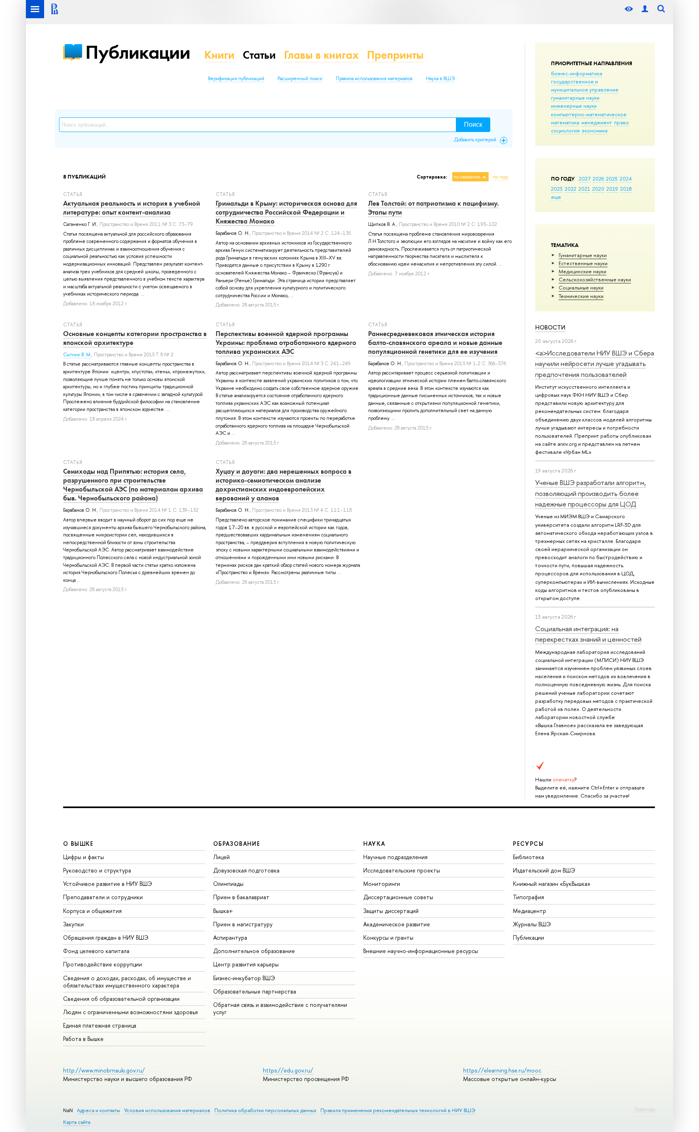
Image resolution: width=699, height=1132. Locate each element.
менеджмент (596, 122)
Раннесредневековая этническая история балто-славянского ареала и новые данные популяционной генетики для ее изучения (435, 342)
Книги (219, 55)
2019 (612, 188)
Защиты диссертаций (391, 911)
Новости (550, 327)
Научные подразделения (395, 857)
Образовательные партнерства (254, 991)
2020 (598, 188)
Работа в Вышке (83, 1039)
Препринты (395, 55)
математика (565, 122)
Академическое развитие (396, 924)
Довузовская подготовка (246, 870)
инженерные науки (574, 105)
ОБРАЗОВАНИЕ (236, 843)
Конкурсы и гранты (388, 937)
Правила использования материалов (374, 78)
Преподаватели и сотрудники (103, 897)
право (621, 122)
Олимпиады (228, 883)
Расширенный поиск (299, 78)
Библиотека (528, 857)
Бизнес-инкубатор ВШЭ (244, 978)
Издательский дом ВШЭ (544, 870)
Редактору (644, 1109)
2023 (557, 188)
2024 (626, 178)
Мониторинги (381, 883)
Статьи (259, 55)
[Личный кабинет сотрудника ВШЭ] (645, 9)
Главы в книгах (321, 55)
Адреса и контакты (98, 1110)
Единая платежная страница (99, 1025)
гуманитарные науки (575, 97)
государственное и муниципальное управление (585, 85)
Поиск (473, 124)
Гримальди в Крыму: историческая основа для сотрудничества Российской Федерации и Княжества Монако (286, 212)
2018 (626, 188)
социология (565, 130)
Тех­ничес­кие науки (581, 296)
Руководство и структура (97, 870)
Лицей (221, 857)
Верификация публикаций (236, 78)
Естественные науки (583, 263)
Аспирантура (230, 937)
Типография (528, 897)
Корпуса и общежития (92, 911)
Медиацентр (529, 911)
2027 (585, 178)
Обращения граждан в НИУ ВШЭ (105, 937)
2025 (612, 178)
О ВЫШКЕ (78, 843)
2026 (598, 178)
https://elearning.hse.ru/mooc (502, 1070)
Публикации (137, 52)
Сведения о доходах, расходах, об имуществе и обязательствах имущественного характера (127, 981)
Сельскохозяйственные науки (595, 279)
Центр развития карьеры (246, 964)
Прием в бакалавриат (241, 897)
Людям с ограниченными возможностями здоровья (130, 1012)
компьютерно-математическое (589, 114)
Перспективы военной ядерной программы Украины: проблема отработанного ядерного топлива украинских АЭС (286, 342)
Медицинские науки (582, 271)
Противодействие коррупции (102, 964)
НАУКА (374, 843)
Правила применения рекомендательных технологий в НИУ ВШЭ (397, 1110)
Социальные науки (581, 287)
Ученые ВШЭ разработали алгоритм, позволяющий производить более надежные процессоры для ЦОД (590, 493)
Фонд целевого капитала (96, 951)
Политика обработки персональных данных (265, 1110)
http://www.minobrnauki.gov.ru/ (104, 1070)
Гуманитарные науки (583, 255)
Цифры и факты (83, 857)
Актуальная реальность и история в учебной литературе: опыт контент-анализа (131, 208)
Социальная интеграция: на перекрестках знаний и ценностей (588, 634)
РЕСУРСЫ (528, 843)
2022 (570, 188)
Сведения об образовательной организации (121, 998)
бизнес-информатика (576, 73)
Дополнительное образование (254, 951)
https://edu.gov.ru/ (288, 1070)
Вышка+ (223, 911)
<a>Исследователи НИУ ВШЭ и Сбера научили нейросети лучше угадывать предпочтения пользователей (594, 363)
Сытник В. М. (77, 354)
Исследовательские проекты (401, 870)
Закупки (73, 924)
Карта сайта (76, 1122)
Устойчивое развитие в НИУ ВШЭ (107, 883)
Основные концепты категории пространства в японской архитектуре (135, 338)
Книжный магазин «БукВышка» (552, 883)
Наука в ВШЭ (440, 78)
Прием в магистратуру (243, 924)
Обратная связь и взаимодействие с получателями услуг (280, 1008)
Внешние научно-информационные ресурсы (420, 951)
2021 (584, 188)
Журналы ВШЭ (532, 924)
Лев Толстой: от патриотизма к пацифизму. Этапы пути (433, 208)
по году (500, 177)
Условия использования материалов (167, 1110)
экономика (595, 130)
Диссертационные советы (398, 897)
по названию (466, 177)
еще (556, 196)
